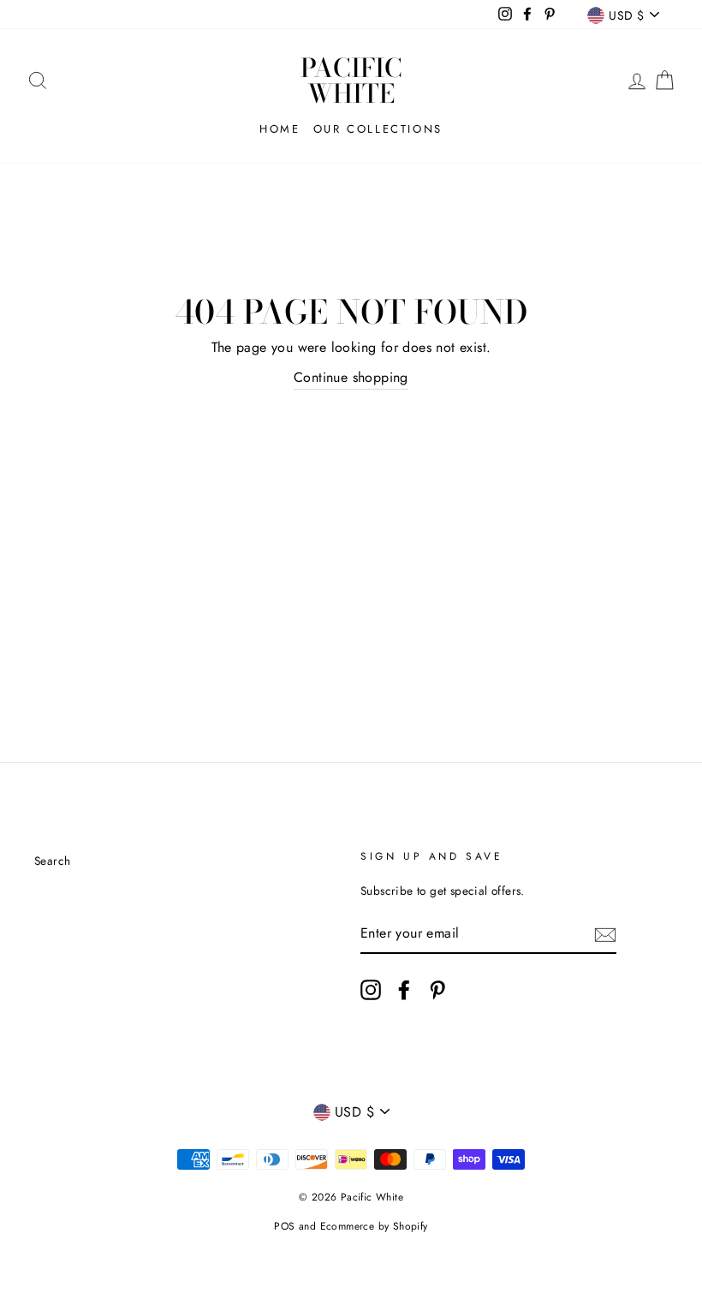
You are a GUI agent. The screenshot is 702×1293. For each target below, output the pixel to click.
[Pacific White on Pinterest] (437, 990)
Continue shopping (351, 377)
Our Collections (378, 129)
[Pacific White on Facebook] (404, 990)
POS (284, 1226)
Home (279, 129)
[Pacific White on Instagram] (370, 990)
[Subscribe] (605, 933)
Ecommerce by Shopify (374, 1226)
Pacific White (351, 80)
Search (52, 860)
